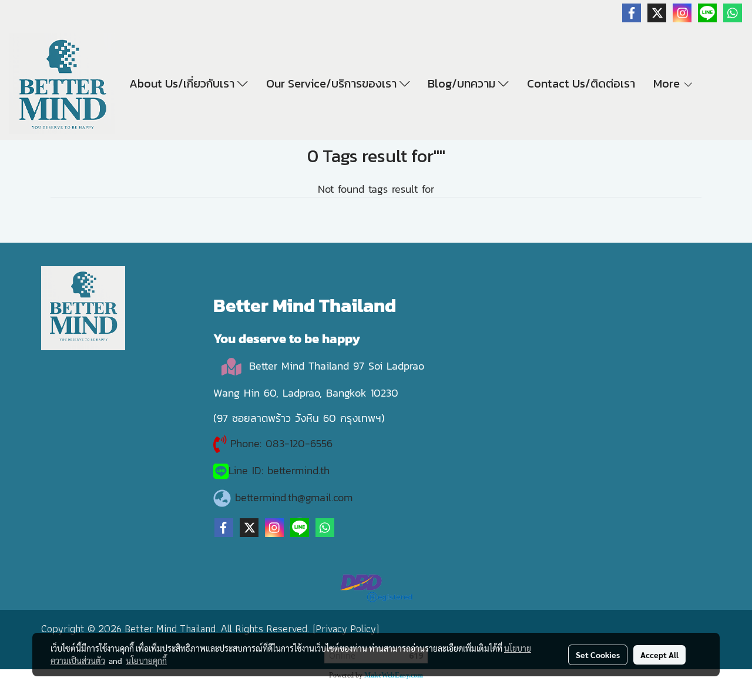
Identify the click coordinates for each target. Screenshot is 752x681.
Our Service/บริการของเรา (333, 83)
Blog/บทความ (463, 83)
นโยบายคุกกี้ (146, 660)
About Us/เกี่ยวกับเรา (183, 83)
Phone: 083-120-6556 (283, 443)
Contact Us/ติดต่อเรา (581, 83)
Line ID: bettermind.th (279, 470)
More (668, 83)
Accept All (659, 654)
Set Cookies (598, 654)
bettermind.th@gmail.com (293, 497)
